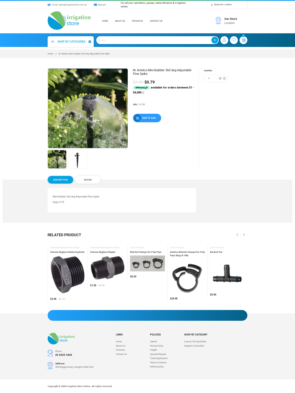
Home (105, 21)
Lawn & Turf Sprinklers (195, 341)
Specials (102, 5)
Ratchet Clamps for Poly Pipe (145, 252)
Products (137, 21)
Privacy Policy (156, 345)
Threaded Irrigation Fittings (65, 248)
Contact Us (156, 21)
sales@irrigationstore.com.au (73, 5)
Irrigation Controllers (194, 345)
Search (153, 341)
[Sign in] (224, 40)
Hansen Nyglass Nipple (102, 252)
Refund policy (157, 366)
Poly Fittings (137, 248)
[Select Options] (53, 309)
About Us (120, 21)
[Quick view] (61, 309)
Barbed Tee (216, 252)
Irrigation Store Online (78, 386)
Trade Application (159, 358)
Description (60, 179)
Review (88, 179)
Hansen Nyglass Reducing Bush (67, 252)
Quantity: (208, 70)
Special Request (158, 354)
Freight (153, 350)
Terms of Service (158, 362)
